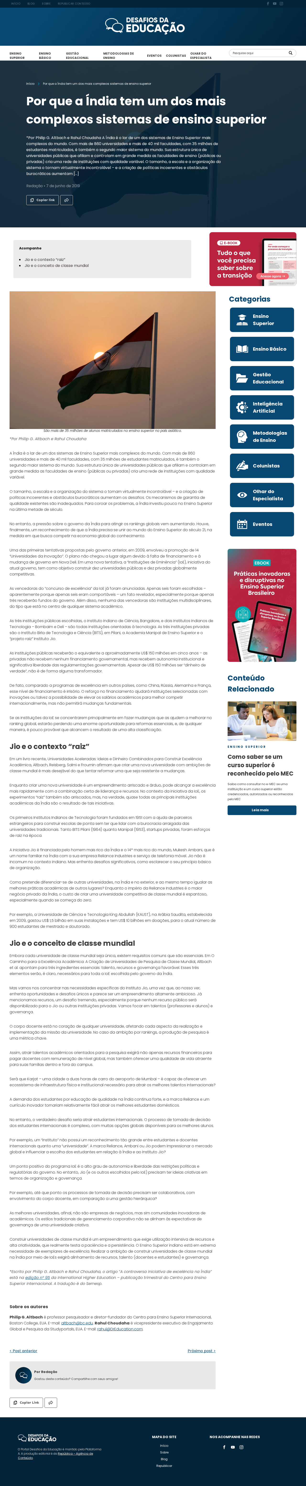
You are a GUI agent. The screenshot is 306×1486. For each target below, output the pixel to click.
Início (164, 1446)
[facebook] (268, 4)
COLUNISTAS (176, 56)
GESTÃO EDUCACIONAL (77, 55)
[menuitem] (16, 4)
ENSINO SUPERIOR (17, 55)
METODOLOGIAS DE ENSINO (118, 55)
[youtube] (274, 4)
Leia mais (260, 810)
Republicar (164, 1466)
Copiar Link (29, 1403)
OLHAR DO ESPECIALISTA (201, 55)
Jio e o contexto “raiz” (45, 259)
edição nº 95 (37, 1277)
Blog (164, 1459)
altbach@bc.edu (77, 1323)
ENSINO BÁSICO (45, 55)
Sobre (164, 1452)
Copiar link (46, 200)
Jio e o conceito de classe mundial (57, 265)
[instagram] (281, 4)
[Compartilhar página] (66, 200)
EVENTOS (154, 56)
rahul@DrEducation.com (120, 1329)
